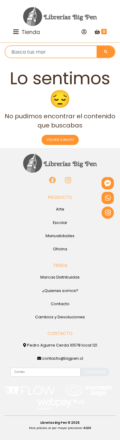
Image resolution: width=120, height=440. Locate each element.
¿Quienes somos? (60, 290)
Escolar (60, 222)
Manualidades (60, 235)
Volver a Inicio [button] (60, 139)
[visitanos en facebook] (52, 180)
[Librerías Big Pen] (60, 16)
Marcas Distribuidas (60, 277)
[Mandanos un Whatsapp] (108, 198)
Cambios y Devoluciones (60, 317)
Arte (60, 209)
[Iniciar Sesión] (84, 32)
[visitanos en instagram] (68, 180)
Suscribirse (95, 372)
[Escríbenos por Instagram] (108, 213)
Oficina (60, 249)
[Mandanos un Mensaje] (108, 183)
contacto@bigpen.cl (62, 358)
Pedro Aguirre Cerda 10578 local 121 (61, 345)
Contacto (60, 303)
